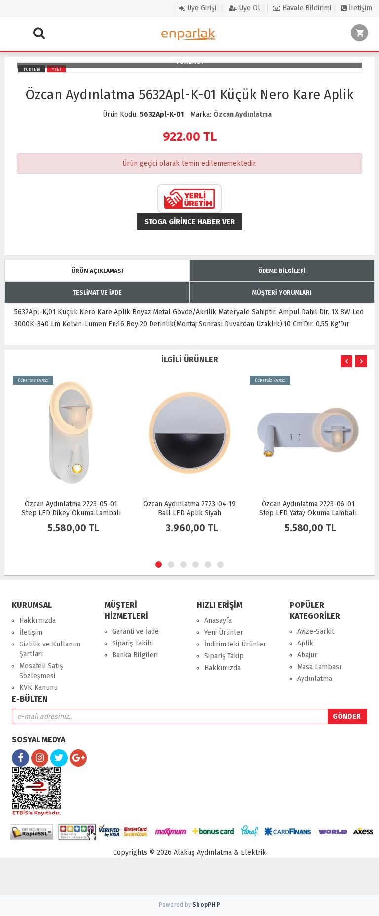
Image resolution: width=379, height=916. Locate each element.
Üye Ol (248, 8)
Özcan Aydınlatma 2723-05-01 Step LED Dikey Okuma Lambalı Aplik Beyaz (71, 513)
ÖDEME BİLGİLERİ (282, 271)
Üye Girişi (200, 8)
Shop (206, 904)
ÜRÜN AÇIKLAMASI (97, 271)
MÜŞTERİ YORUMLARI (282, 292)
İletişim (359, 8)
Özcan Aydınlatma (242, 114)
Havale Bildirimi (305, 8)
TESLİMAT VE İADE (97, 292)
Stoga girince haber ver (189, 221)
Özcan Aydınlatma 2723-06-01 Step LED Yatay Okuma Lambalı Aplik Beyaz (308, 513)
